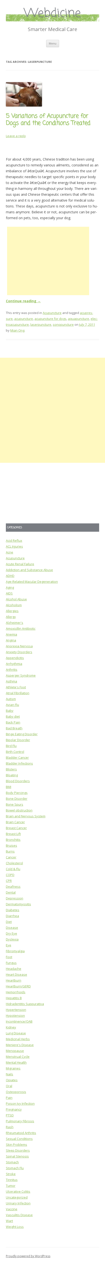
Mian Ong (17, 330)
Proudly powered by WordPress (28, 1256)
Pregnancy (14, 1109)
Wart (9, 1221)
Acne (9, 552)
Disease (12, 927)
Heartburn (13, 980)
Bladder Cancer (17, 757)
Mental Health (16, 1062)
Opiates (12, 1080)
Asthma (11, 681)
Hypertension (16, 1009)
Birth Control (15, 751)
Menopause (15, 1051)
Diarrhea (12, 916)
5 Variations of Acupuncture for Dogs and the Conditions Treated (48, 120)
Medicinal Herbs (18, 1039)
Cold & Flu (13, 869)
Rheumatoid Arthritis (21, 1133)
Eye (8, 945)
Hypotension (15, 1015)
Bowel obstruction (19, 810)
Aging (10, 587)
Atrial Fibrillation (17, 693)
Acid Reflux (14, 540)
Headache (13, 968)
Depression (14, 898)
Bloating (12, 775)
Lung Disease (16, 1033)
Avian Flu (12, 705)
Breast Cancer (16, 828)
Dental (11, 892)
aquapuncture (78, 318)
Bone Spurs (14, 804)
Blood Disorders (18, 781)
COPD (10, 875)
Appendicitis (15, 658)
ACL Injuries (14, 546)
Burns (10, 851)
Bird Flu (11, 746)
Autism (11, 699)
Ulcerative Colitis (18, 1191)
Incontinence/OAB (19, 1021)
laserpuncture (40, 324)
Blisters (11, 769)
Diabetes (12, 910)
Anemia (11, 634)
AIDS (9, 593)
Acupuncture (52, 313)
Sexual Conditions (19, 1138)
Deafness (13, 886)
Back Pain (13, 722)
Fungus (11, 963)
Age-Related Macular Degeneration (32, 581)
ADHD (10, 575)
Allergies (12, 611)
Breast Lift (13, 834)
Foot (9, 957)
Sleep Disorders (18, 1150)
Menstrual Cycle (18, 1056)
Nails (9, 1074)
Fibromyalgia (15, 951)
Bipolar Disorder (18, 740)
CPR (9, 880)
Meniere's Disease (20, 1045)
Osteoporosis (16, 1092)
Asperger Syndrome (21, 675)
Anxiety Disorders (19, 652)
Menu (52, 43)
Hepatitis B (14, 998)
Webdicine (52, 14)
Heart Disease (16, 974)
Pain (9, 1097)
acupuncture (23, 318)
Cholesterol (14, 863)
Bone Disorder (16, 798)
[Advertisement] (48, 261)
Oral (9, 1086)
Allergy (11, 617)
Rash (9, 1127)
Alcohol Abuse (16, 599)
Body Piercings (17, 792)
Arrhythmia (14, 663)
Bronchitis (13, 839)
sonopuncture (63, 324)
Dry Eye (11, 933)
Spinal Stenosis (17, 1156)
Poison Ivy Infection (20, 1103)
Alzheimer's (14, 622)
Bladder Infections (19, 763)
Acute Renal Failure (20, 564)
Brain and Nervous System (25, 816)
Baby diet (13, 716)
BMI (8, 787)
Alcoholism (14, 605)
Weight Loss (15, 1226)
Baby (9, 710)
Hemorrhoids (15, 992)
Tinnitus (12, 1180)
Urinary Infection (18, 1203)
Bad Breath (14, 728)
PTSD (10, 1115)
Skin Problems (16, 1144)
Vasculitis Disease (19, 1215)
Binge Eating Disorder (22, 734)
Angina (11, 640)
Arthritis (11, 669)
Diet (9, 921)
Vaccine (11, 1209)
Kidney (11, 1027)
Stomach (12, 1162)
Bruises (11, 845)
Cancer (11, 857)
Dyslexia (12, 939)
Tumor (10, 1185)
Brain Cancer (15, 822)
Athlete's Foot (16, 687)
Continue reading (23, 301)
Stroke (11, 1174)
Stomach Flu (15, 1168)
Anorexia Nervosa (19, 646)
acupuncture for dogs (50, 318)
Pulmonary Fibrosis (20, 1121)
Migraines (13, 1068)
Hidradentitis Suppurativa (25, 1004)
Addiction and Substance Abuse (29, 570)
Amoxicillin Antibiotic (20, 628)
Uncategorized (17, 1197)
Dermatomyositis (18, 904)
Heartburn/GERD (18, 986)
